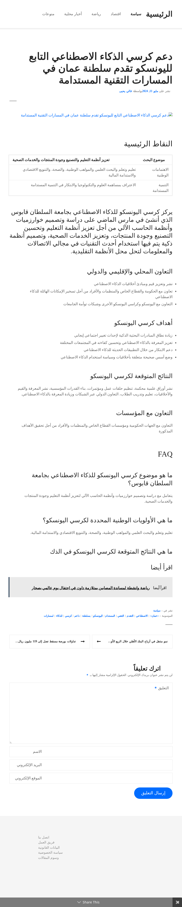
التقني (121, 615)
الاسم (37, 752)
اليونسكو (98, 615)
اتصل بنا (43, 837)
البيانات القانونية (49, 847)
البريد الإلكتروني (29, 765)
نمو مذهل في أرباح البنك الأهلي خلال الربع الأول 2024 (135, 641)
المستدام (110, 615)
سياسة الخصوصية (50, 852)
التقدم (130, 615)
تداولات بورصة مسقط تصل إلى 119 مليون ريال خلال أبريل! (42, 641)
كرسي (68, 615)
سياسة (136, 14)
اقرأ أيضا (162, 567)
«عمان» (154, 615)
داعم (77, 615)
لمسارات (48, 615)
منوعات (48, 14)
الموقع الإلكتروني (28, 778)
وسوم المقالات (48, 858)
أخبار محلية (73, 14)
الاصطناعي (142, 615)
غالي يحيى (125, 91)
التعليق (164, 688)
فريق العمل (46, 842)
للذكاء (59, 615)
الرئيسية (159, 14)
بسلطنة (86, 615)
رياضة (96, 14)
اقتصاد (116, 14)
